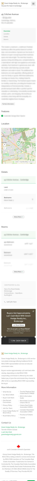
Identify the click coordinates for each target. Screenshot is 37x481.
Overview (7, 31)
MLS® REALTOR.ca (9, 416)
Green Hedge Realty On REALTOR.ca (10, 412)
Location (6, 34)
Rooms (6, 39)
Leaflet (16, 161)
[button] (4, 144)
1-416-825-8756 (6, 432)
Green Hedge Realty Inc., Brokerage (16, 3)
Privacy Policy (7, 405)
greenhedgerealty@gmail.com (11, 434)
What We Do (7, 392)
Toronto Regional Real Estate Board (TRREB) (27, 392)
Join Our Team (7, 408)
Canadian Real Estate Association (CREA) (27, 411)
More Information (9, 104)
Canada (22, 418)
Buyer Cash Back (8, 398)
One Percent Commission (7, 401)
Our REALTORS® (8, 395)
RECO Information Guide (26, 397)
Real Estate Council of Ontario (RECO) (27, 401)
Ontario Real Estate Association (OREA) (26, 406)
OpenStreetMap (24, 161)
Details (6, 37)
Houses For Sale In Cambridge (11, 6)
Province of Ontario (26, 415)
